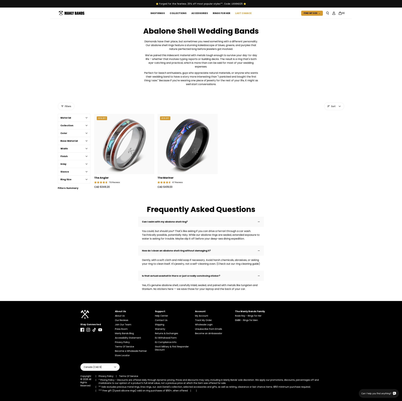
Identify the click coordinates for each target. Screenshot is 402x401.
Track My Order (203, 320)
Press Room (121, 329)
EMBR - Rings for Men (246, 320)
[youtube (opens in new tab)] (100, 330)
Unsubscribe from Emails (208, 329)
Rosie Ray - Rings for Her (248, 315)
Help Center (161, 315)
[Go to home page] (96, 314)
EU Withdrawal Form (166, 337)
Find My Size (312, 13)
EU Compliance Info (166, 342)
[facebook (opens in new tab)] (82, 330)
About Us (120, 315)
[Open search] (327, 13)
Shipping (159, 324)
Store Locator (122, 355)
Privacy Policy (122, 342)
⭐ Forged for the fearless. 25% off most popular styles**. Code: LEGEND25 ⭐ (201, 3)
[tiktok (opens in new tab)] (94, 330)
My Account (201, 315)
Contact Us (161, 320)
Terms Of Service (124, 346)
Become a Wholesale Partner (131, 351)
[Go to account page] (333, 13)
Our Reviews (121, 320)
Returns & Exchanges (166, 333)
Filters (68, 106)
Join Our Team (123, 324)
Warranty (160, 329)
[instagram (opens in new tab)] (88, 330)
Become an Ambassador (208, 333)
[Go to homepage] (72, 13)
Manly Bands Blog (124, 333)
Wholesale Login (204, 324)
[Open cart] (340, 13)
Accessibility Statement (128, 337)
